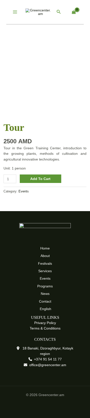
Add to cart (40, 179)
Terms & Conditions (45, 328)
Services (45, 271)
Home (45, 248)
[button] (58, 12)
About (45, 256)
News (45, 294)
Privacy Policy (45, 323)
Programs (45, 286)
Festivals (45, 263)
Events (23, 191)
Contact (45, 301)
